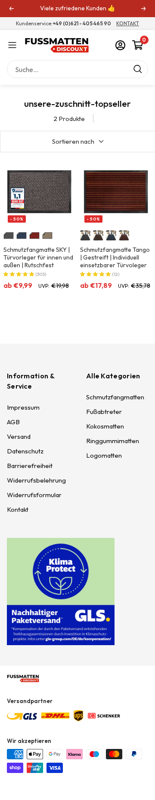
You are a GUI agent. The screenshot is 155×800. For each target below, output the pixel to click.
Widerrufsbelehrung (36, 480)
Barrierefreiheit (30, 466)
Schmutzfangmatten (115, 397)
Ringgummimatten (112, 441)
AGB (13, 422)
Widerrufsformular (34, 495)
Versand (19, 436)
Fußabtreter (104, 412)
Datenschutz (25, 451)
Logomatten (104, 455)
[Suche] (77, 69)
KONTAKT (127, 23)
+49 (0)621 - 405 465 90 (82, 23)
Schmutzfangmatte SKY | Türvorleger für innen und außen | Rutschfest (38, 257)
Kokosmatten (105, 426)
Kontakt (17, 509)
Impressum (23, 407)
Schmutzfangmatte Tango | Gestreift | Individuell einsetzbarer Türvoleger (115, 257)
